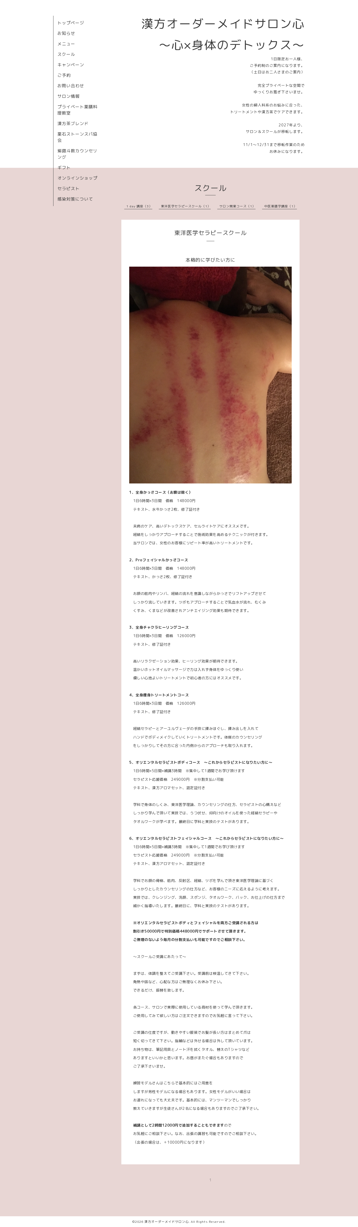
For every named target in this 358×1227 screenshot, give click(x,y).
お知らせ (66, 33)
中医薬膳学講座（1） (280, 206)
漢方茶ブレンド (73, 123)
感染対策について (75, 199)
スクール (66, 54)
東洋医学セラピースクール (210, 233)
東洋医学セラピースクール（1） (186, 206)
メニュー (66, 44)
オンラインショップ (77, 178)
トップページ (70, 23)
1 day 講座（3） (139, 206)
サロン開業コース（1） (237, 206)
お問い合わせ (70, 86)
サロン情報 (68, 96)
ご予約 (64, 75)
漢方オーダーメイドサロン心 (166, 1221)
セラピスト (68, 188)
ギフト (64, 167)
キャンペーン (70, 65)
